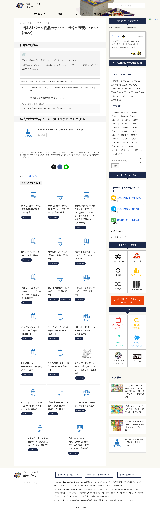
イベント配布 (127, 146)
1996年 (116, 112)
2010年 (134, 127)
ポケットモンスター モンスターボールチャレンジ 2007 (85, 255)
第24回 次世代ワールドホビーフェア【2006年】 (58, 291)
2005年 (116, 124)
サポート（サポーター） (122, 150)
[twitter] (53, 166)
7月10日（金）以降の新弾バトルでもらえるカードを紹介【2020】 (38, 441)
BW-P (121, 92)
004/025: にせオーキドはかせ (129, 198)
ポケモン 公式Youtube (127, 475)
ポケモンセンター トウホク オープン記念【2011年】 (31, 330)
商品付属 (138, 150)
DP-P (123, 89)
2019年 (133, 139)
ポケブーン (32, 7)
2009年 (125, 127)
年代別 (60, 14)
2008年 (116, 127)
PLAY (134, 85)
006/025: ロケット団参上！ (128, 220)
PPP (130, 89)
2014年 (116, 135)
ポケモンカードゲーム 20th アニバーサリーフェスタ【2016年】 (58, 209)
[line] (66, 166)
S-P (142, 92)
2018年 (125, 139)
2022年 (134, 142)
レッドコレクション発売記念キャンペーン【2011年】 (58, 330)
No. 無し (116, 96)
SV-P (132, 96)
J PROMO (136, 81)
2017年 (116, 139)
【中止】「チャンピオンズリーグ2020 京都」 (85, 291)
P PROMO (125, 81)
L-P (114, 92)
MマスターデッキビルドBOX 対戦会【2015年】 (58, 255)
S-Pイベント (34, 176)
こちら (130, 237)
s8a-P (125, 96)
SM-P (135, 92)
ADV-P (127, 85)
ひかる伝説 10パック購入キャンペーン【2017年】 (58, 366)
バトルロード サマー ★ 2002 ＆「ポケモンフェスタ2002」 (85, 330)
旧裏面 (115, 81)
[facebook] (60, 166)
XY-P (128, 92)
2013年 (133, 131)
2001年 (134, 116)
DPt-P (137, 89)
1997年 (125, 112)
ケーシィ (117, 36)
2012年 (124, 131)
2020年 (116, 142)
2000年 (125, 116)
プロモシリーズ (40, 14)
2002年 (116, 120)
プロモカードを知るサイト (32, 472)
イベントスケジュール (100, 14)
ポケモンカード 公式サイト (67, 475)
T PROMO (117, 85)
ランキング (80, 14)
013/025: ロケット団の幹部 (128, 209)
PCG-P (116, 89)
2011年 (116, 131)
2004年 (134, 120)
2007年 (134, 124)
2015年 (125, 135)
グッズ (138, 146)
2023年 (116, 146)
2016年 (133, 135)
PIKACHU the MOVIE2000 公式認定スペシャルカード (31, 366)
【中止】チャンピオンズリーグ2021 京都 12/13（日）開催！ (58, 405)
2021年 (125, 142)
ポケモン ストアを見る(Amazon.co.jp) (127, 300)
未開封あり (117, 154)
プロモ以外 (117, 100)
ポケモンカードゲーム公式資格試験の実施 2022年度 (31, 209)
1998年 (133, 112)
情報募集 (120, 14)
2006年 (125, 124)
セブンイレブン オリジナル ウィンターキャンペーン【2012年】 (31, 405)
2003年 (125, 120)
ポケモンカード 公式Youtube (97, 475)
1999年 (116, 116)
